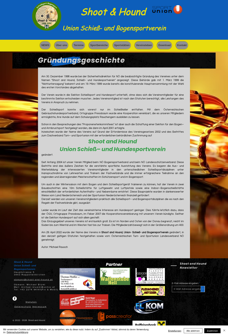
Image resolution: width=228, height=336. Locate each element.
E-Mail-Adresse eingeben (185, 283)
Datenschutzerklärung (17, 332)
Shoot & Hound (113, 11)
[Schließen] (224, 331)
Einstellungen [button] (174, 330)
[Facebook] (15, 298)
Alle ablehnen (193, 330)
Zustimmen (212, 330)
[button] (61, 45)
